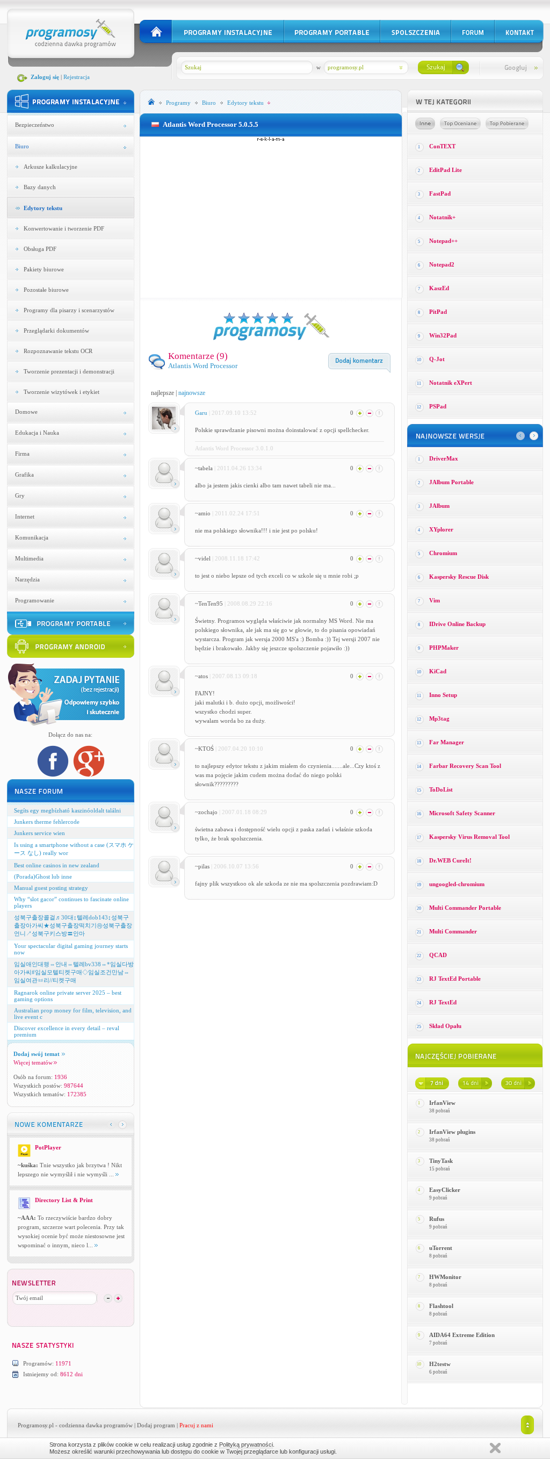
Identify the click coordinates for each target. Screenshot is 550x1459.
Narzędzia (27, 579)
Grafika (24, 474)
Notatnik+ (442, 217)
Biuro (22, 146)
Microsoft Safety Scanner (462, 813)
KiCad (437, 671)
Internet (24, 516)
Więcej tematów (33, 1062)
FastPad (440, 193)
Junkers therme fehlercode (46, 821)
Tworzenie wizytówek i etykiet (61, 392)
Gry (20, 495)
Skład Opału (445, 1026)
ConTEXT (442, 146)
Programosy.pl (36, 1425)
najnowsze (191, 393)
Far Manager (446, 742)
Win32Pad (443, 335)
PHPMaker (444, 647)
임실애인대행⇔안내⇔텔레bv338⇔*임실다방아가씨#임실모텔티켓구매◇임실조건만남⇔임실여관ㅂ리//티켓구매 (74, 972)
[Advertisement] (270, 217)
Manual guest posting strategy (51, 888)
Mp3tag (439, 718)
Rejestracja (76, 77)
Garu (201, 412)
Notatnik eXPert (450, 382)
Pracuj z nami (196, 1425)
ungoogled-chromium (456, 884)
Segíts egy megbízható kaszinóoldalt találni (67, 810)
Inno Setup (443, 695)
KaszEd (439, 288)
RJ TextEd (443, 1002)
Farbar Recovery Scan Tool (465, 766)
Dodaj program (156, 1425)
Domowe (26, 411)
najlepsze (162, 393)
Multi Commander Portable (465, 907)
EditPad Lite (445, 170)
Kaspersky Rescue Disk (459, 576)
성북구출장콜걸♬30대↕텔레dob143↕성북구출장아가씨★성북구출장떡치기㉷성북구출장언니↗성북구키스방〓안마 (73, 925)
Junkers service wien (39, 833)
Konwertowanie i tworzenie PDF (64, 228)
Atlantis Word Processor (202, 366)
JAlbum (439, 505)
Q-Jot (437, 359)
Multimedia (29, 558)
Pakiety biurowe (44, 269)
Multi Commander (453, 931)
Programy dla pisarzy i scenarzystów (69, 310)
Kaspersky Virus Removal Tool (469, 836)
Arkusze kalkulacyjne (50, 166)
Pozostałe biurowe (46, 289)
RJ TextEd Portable (455, 978)
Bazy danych (40, 187)
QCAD (438, 955)
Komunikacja (31, 537)
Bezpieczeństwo (34, 124)
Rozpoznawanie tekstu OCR (58, 351)
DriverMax (443, 458)
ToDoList (441, 789)
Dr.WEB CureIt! (450, 860)
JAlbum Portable (451, 482)
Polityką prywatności (246, 1444)
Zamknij (495, 1448)
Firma (22, 453)
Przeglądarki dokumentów (56, 330)
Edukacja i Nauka (37, 432)
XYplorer (441, 529)
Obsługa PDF (40, 249)
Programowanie (34, 600)
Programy (178, 102)
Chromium (443, 553)
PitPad (438, 311)
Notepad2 (441, 264)
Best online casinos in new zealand (56, 865)
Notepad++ (443, 241)
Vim (434, 600)
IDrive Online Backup (457, 624)
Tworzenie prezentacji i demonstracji (69, 371)
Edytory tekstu (43, 208)
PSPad (437, 406)
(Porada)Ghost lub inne (43, 876)
